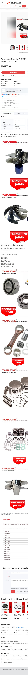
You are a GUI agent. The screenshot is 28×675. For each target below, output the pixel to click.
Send (13, 591)
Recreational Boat (20, 9)
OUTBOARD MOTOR (5, 630)
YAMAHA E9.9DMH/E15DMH (7, 635)
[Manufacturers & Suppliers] (14, 2)
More (2, 664)
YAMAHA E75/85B (17, 635)
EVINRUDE (3, 632)
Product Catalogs (20, 627)
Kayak (3, 649)
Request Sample (24, 75)
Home (2, 9)
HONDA (15, 632)
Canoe (9, 649)
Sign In (3, 107)
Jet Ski (26, 9)
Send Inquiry (13, 72)
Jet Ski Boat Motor (17, 659)
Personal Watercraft (18, 649)
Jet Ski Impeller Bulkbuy (7, 662)
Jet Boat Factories (6, 655)
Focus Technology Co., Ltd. (17, 669)
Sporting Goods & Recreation (10, 9)
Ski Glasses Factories (17, 655)
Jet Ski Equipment (6, 659)
